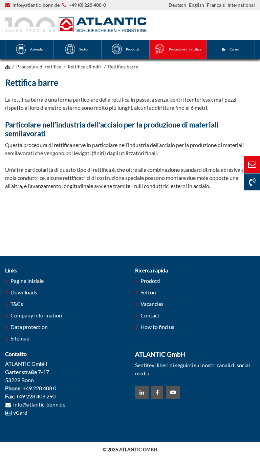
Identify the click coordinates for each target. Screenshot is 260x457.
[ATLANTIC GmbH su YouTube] (173, 392)
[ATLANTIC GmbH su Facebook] (157, 392)
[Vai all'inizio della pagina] (226, 425)
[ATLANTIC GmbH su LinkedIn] (142, 392)
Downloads (23, 292)
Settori (148, 292)
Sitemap (19, 338)
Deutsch (177, 5)
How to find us (157, 327)
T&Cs (16, 303)
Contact (149, 315)
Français (216, 5)
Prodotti (150, 280)
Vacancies (152, 303)
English (196, 5)
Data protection (29, 327)
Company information (36, 315)
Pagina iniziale (27, 280)
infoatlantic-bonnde (36, 5)
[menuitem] (29, 49)
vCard (20, 412)
